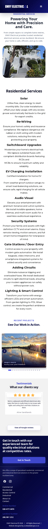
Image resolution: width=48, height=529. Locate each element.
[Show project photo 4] (16, 370)
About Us (6, 498)
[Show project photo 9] (27, 370)
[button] (41, 6)
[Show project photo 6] (21, 370)
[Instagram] (10, 481)
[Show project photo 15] (39, 370)
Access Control (9, 492)
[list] (24, 351)
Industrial (7, 495)
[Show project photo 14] (37, 370)
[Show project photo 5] (18, 370)
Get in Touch (24, 460)
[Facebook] (5, 481)
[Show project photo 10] (29, 370)
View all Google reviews (24, 428)
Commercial (8, 487)
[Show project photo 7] (23, 370)
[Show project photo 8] (25, 370)
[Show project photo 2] (12, 370)
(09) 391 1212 (8, 517)
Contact (6, 501)
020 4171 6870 (8, 509)
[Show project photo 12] (33, 370)
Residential (7, 490)
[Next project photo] (43, 351)
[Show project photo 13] (35, 370)
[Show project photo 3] (14, 370)
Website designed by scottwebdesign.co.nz (24, 526)
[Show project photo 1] (9, 370)
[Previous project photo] (4, 351)
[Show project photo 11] (31, 370)
